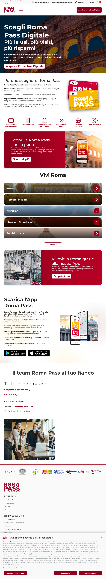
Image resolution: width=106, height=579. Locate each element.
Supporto (80, 2)
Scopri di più (21, 159)
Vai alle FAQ (11, 394)
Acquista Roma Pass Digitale (89, 10)
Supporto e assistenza (16, 389)
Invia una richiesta (14, 401)
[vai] (96, 188)
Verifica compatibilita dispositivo (61, 2)
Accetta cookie (90, 573)
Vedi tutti (53, 244)
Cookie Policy (21, 568)
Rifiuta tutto (65, 573)
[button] (102, 537)
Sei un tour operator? (41, 2)
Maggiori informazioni (15, 573)
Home (21, 10)
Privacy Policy (8, 568)
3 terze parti (13, 542)
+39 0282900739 (24, 406)
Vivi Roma (41, 10)
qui (10, 346)
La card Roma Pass (31, 10)
